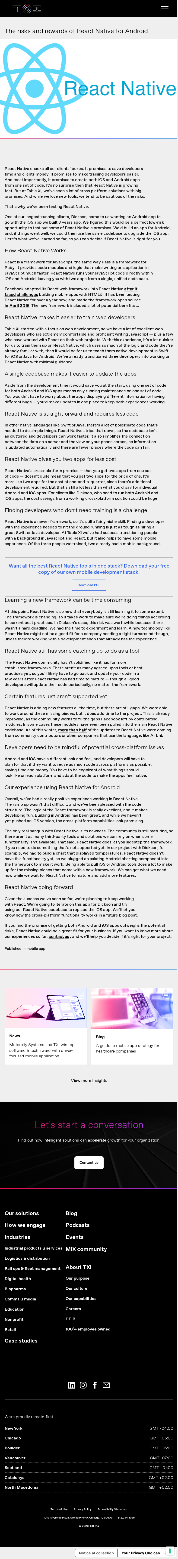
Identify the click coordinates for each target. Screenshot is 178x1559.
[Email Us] (106, 1385)
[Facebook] (95, 1385)
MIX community (86, 1249)
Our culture (76, 1288)
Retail (10, 1330)
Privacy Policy (82, 1509)
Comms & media (20, 1299)
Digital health (18, 1279)
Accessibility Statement (113, 1509)
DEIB (70, 1319)
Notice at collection (96, 1553)
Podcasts (78, 1225)
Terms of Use (59, 1509)
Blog (71, 1213)
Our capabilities (81, 1299)
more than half (72, 730)
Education (15, 1309)
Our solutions (22, 1213)
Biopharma (15, 1289)
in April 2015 (17, 306)
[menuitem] (28, 1279)
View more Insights (89, 1081)
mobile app (35, 948)
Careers (73, 1309)
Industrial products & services (28, 1248)
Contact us (89, 119)
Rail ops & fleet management (28, 1269)
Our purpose (77, 1278)
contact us (59, 936)
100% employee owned (88, 1329)
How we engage (25, 1225)
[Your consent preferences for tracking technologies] (169, 1551)
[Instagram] (83, 1385)
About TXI (79, 1267)
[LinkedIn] (71, 1385)
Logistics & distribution (27, 1258)
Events (75, 1237)
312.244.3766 (126, 1518)
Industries (17, 1237)
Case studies (21, 1341)
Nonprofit (14, 1319)
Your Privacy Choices (140, 1553)
